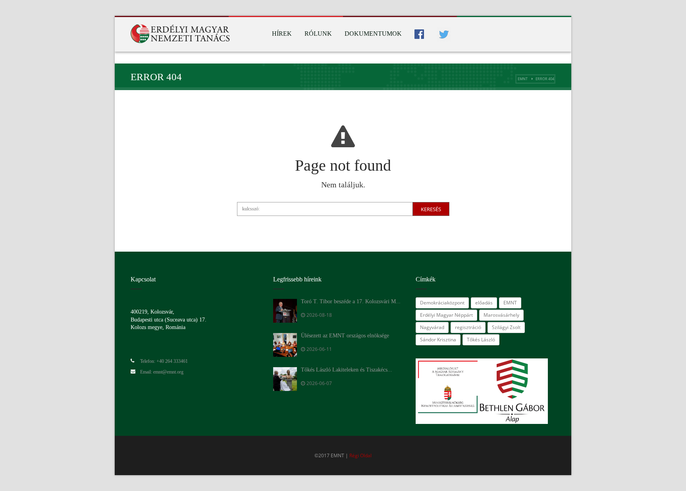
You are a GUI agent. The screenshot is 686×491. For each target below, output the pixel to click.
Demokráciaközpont (442, 302)
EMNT (523, 78)
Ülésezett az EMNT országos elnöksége (345, 336)
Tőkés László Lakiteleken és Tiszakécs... (346, 370)
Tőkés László (481, 339)
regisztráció (468, 327)
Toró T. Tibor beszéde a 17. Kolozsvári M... (351, 301)
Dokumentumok (373, 33)
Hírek (282, 33)
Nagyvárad (432, 327)
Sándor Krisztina (438, 339)
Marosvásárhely (501, 315)
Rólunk (318, 33)
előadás (484, 302)
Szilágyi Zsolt (506, 327)
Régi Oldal (360, 455)
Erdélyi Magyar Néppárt (446, 315)
